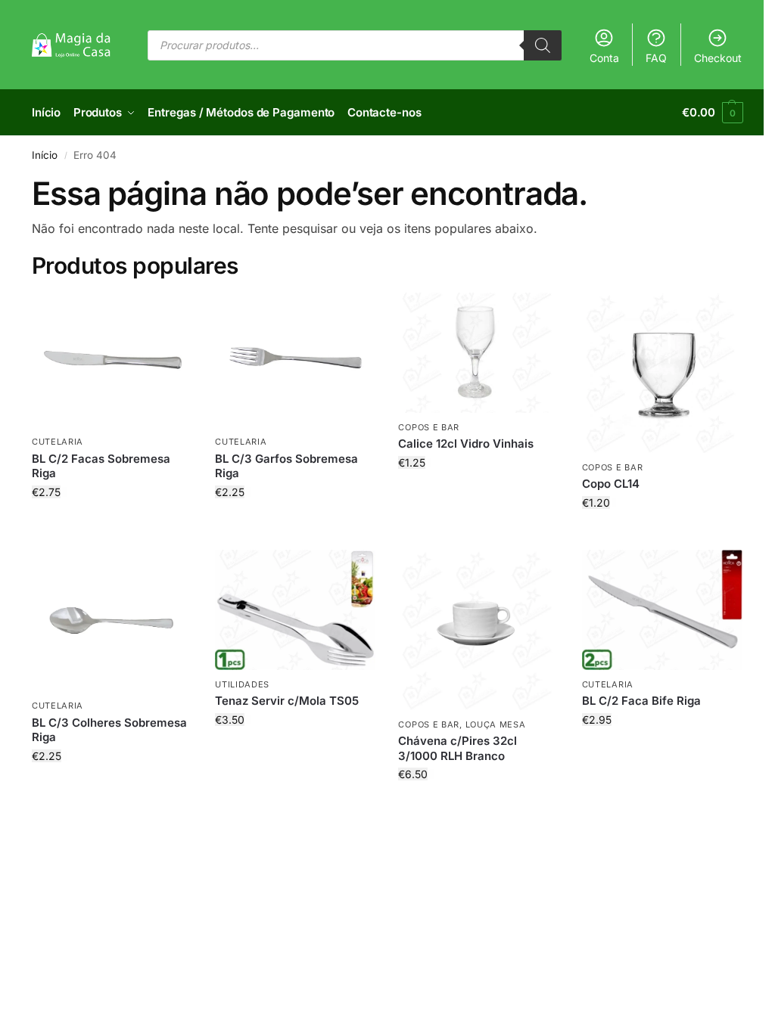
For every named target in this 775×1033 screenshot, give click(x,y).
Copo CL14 (611, 483)
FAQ (656, 57)
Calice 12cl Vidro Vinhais (466, 443)
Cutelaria (57, 441)
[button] (712, 112)
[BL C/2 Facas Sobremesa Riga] (112, 360)
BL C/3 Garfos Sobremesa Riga (286, 466)
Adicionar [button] (112, 523)
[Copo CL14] (662, 373)
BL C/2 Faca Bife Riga (641, 700)
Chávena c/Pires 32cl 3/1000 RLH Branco (457, 748)
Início (45, 155)
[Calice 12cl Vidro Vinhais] (478, 353)
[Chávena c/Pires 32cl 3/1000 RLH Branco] (478, 630)
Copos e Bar (428, 427)
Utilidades (242, 684)
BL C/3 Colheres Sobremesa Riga (109, 730)
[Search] (543, 45)
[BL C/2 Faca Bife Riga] (662, 610)
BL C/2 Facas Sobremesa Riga (101, 466)
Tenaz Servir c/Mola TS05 (287, 700)
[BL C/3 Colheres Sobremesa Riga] (112, 621)
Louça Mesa (495, 724)
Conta (604, 57)
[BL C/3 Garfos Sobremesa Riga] (295, 360)
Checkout (718, 57)
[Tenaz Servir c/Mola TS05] (295, 610)
